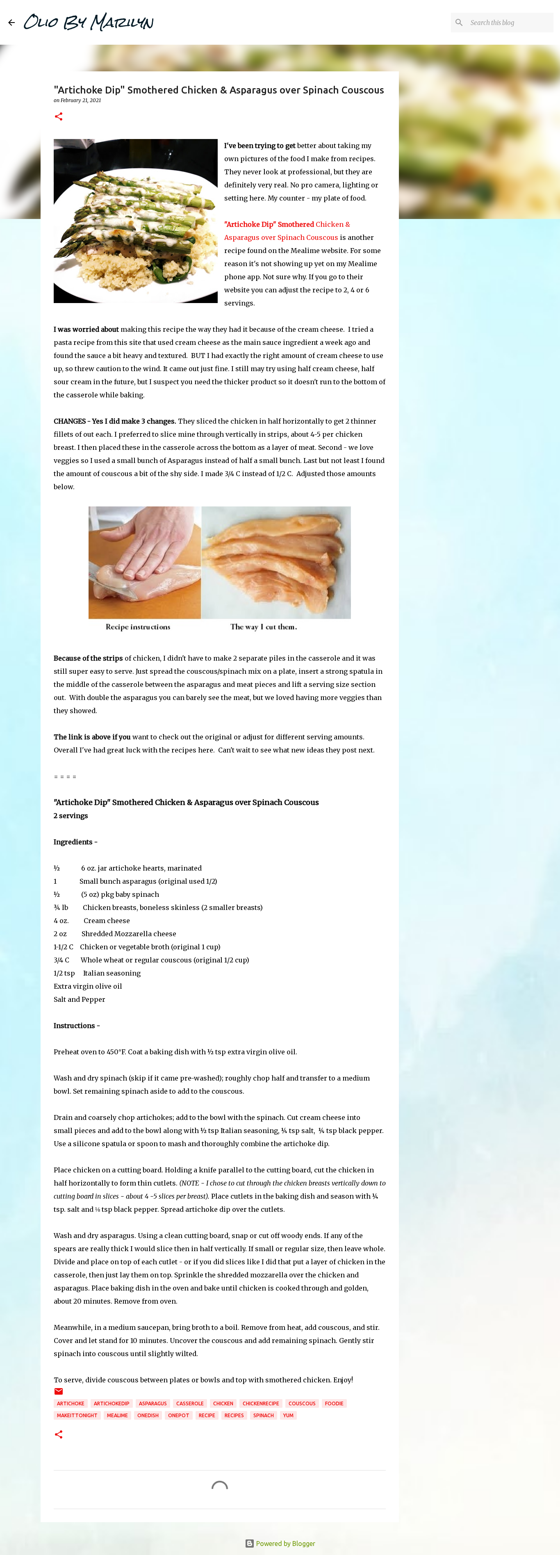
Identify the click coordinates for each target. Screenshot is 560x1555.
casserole (190, 1403)
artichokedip (112, 1403)
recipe (207, 1415)
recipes (234, 1415)
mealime (117, 1415)
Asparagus (153, 1403)
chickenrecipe (261, 1403)
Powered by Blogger (285, 1543)
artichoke (70, 1403)
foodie (334, 1403)
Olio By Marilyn (88, 22)
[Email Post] (59, 1394)
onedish (148, 1415)
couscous (302, 1403)
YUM (288, 1415)
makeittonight (77, 1415)
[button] (59, 117)
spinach (263, 1415)
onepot (178, 1415)
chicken (223, 1403)
